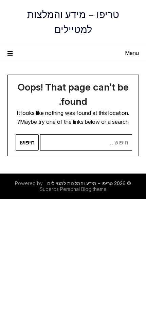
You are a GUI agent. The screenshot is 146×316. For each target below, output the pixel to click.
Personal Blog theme (83, 189)
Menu (132, 53)
